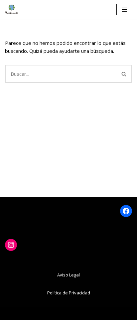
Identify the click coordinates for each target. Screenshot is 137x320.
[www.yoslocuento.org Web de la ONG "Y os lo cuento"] (11, 9)
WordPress (99, 313)
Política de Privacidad (68, 293)
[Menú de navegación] (124, 9)
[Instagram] (11, 245)
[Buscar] (124, 74)
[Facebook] (126, 211)
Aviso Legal (68, 275)
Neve (31, 313)
